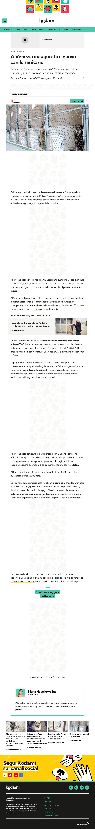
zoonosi (38, 309)
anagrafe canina (62, 464)
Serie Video (76, 29)
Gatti (25, 29)
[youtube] (82, 787)
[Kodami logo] (47, 20)
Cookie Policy (49, 812)
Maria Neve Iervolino (42, 691)
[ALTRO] (18, 710)
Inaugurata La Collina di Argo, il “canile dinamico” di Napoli (57, 736)
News (66, 29)
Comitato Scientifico (51, 805)
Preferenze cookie (51, 816)
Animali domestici (37, 29)
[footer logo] (22, 787)
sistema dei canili (45, 298)
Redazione (47, 801)
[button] (5, 775)
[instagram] (76, 787)
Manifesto (8, 29)
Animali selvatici (54, 29)
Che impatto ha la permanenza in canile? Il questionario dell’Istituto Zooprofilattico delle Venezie (15, 740)
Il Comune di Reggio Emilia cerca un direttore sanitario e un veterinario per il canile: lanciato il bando (37, 738)
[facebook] (87, 787)
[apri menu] (4, 20)
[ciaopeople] (83, 824)
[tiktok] (71, 787)
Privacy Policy (49, 809)
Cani (18, 29)
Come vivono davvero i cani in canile (79, 735)
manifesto (47, 798)
